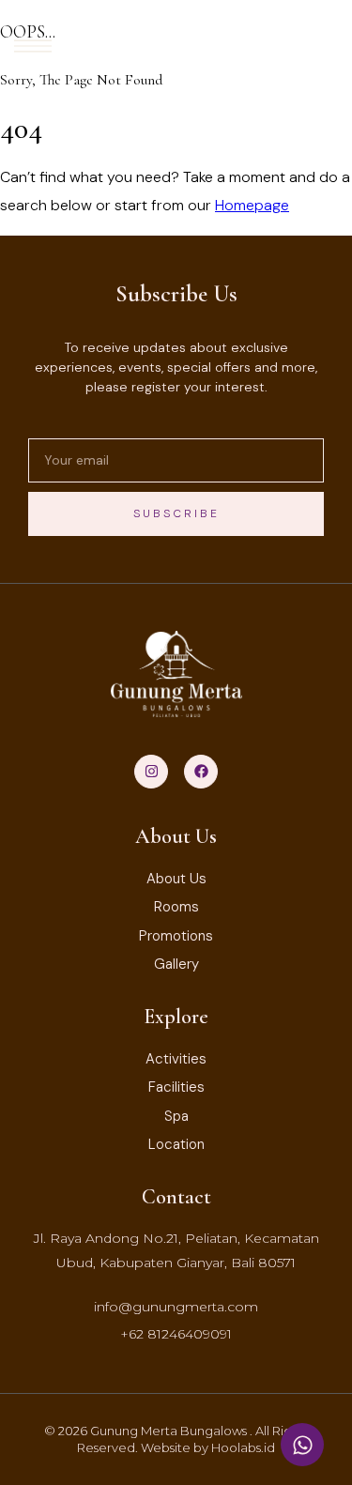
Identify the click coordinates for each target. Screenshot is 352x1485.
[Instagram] (151, 771)
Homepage (252, 205)
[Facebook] (201, 771)
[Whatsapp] (302, 1444)
